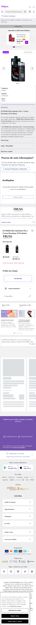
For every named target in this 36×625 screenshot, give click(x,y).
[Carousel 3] (17, 333)
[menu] (2, 12)
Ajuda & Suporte (10, 502)
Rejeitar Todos (15, 616)
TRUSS (12, 20)
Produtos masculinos (27, 437)
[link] (18, 39)
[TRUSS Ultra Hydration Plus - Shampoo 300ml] (17, 248)
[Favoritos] (34, 7)
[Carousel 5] (20, 333)
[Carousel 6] (21, 333)
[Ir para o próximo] (32, 68)
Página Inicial (5, 20)
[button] (26, 42)
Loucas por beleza (10, 539)
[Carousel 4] (18, 333)
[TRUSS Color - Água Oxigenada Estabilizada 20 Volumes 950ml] (7, 248)
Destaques (8, 516)
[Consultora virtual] (30, 12)
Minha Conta (9, 532)
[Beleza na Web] (5, 7)
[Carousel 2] (15, 333)
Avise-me (18, 278)
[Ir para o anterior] (4, 68)
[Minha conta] (30, 7)
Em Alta (7, 523)
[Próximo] (32, 38)
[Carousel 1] (14, 333)
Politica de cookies (16, 606)
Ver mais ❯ (32, 344)
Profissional (4, 95)
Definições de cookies (15, 610)
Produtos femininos (11, 437)
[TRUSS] (7, 238)
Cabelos (18, 20)
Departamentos (9, 509)
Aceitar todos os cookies (15, 621)
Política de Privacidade (19, 447)
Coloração (25, 20)
